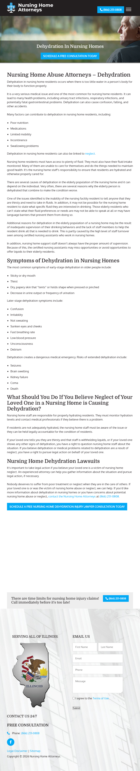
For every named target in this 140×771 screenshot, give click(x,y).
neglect (90, 153)
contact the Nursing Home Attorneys (72, 496)
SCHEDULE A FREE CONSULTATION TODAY (70, 56)
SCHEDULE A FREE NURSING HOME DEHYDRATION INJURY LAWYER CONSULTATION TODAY (67, 506)
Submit (76, 708)
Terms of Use (101, 698)
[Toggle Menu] (128, 9)
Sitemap (35, 751)
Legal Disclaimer (17, 751)
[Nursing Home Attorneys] (30, 11)
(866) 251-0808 (112, 9)
